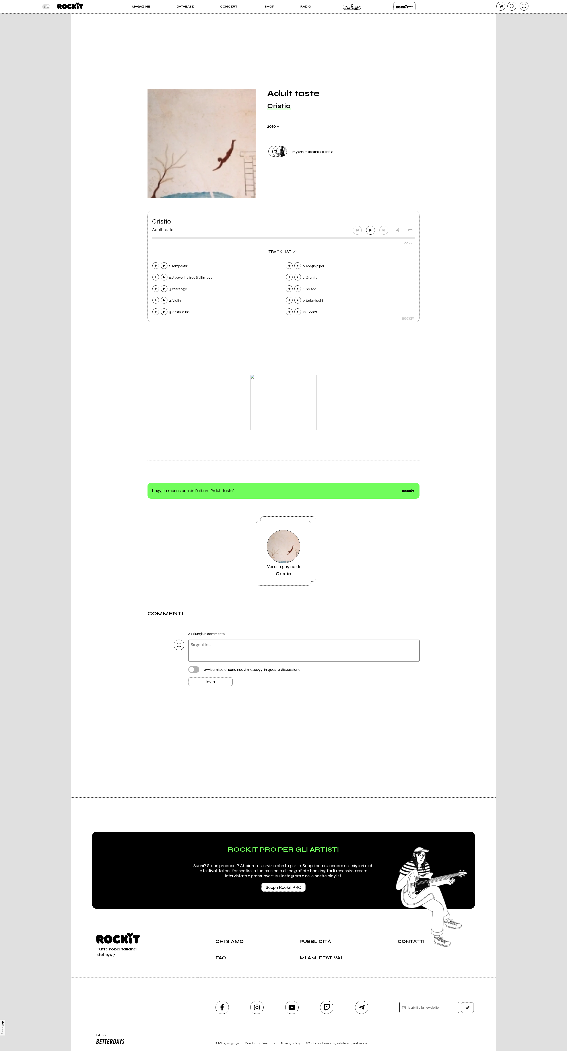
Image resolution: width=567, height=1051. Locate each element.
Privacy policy (290, 1043)
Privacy (3, 1029)
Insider (352, 6)
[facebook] (222, 1007)
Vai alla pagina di (283, 570)
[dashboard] (524, 6)
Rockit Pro (404, 6)
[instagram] (257, 1007)
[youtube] (292, 1007)
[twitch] (326, 1007)
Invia (210, 682)
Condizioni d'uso (256, 1043)
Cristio (279, 106)
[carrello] (500, 6)
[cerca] (511, 6)
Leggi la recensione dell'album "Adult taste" (193, 490)
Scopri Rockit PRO (283, 887)
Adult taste (162, 229)
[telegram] (361, 1007)
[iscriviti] (467, 1007)
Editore (99, 1037)
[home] (70, 6)
